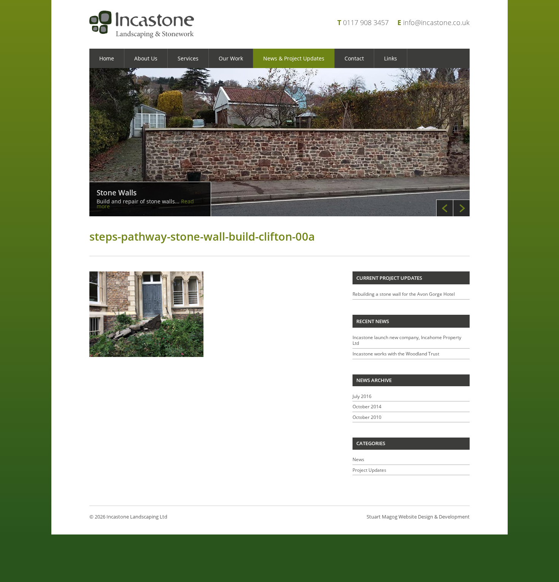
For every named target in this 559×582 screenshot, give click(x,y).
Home (106, 58)
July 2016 (362, 396)
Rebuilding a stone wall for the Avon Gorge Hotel (404, 294)
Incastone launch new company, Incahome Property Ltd (407, 340)
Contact (354, 58)
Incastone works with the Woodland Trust (396, 354)
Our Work (231, 58)
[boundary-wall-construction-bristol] (279, 142)
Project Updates (369, 470)
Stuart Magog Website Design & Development (418, 516)
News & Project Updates (293, 58)
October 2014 (367, 406)
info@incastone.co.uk (436, 22)
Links (390, 58)
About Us (145, 58)
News (358, 459)
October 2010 (367, 417)
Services (188, 58)
